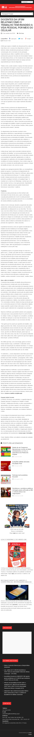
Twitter (21, 38)
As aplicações (13, 38)
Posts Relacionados (13, 443)
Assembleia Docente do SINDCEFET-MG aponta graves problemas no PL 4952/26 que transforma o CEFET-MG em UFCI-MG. (17, 678)
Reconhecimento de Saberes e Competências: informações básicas (16, 581)
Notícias (21, 33)
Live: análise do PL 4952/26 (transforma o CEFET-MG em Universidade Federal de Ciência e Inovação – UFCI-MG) (16, 671)
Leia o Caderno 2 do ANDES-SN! (13, 539)
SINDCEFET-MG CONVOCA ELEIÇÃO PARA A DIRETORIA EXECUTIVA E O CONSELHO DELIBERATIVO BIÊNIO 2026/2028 (16, 692)
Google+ (29, 38)
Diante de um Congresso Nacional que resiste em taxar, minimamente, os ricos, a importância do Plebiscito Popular (21, 451)
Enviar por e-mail (6, 40)
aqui (14, 533)
